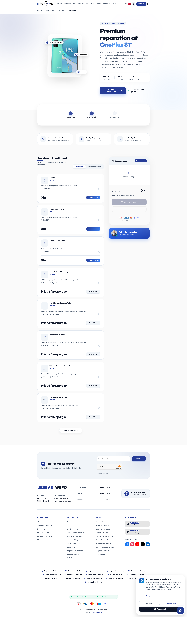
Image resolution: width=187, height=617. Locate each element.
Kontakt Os (100, 522)
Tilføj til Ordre (93, 291)
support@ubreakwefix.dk (62, 501)
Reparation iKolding (74, 574)
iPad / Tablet (41, 529)
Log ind (124, 3)
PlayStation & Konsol (44, 536)
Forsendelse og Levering (104, 536)
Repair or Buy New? (74, 529)
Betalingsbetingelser (103, 529)
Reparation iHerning (50, 578)
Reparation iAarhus (75, 571)
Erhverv (92, 3)
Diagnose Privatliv (102, 551)
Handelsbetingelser (103, 525)
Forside (59, 3)
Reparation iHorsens (95, 574)
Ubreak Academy (73, 554)
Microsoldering (42, 540)
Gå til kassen (131, 209)
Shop (74, 3)
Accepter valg (171, 603)
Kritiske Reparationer (94, 166)
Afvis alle (149, 603)
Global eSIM (71, 547)
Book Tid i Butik (130, 202)
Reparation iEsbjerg (138, 571)
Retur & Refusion (102, 532)
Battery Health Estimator (75, 532)
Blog (68, 525)
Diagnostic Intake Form (75, 551)
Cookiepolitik (100, 554)
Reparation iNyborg (95, 582)
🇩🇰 (129, 3)
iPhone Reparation (43, 522)
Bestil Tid (141, 3)
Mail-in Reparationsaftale (105, 547)
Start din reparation (111, 91)
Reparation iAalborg (116, 571)
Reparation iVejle (116, 574)
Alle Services (79, 166)
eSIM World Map (72, 540)
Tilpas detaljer (146, 596)
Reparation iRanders (53, 574)
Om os (99, 3)
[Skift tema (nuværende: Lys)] (133, 4)
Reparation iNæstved (94, 578)
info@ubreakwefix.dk (61, 498)
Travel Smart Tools (73, 543)
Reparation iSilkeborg (72, 578)
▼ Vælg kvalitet (93, 197)
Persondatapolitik (102, 540)
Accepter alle (162, 609)
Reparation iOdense (95, 571)
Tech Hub (70, 558)
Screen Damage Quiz (74, 536)
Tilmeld (137, 459)
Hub (87, 3)
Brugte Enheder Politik (104, 543)
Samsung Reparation (44, 525)
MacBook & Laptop (43, 532)
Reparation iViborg (116, 578)
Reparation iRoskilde (136, 574)
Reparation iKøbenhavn (52, 571)
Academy (81, 3)
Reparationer (67, 3)
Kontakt (114, 3)
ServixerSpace (97, 612)
